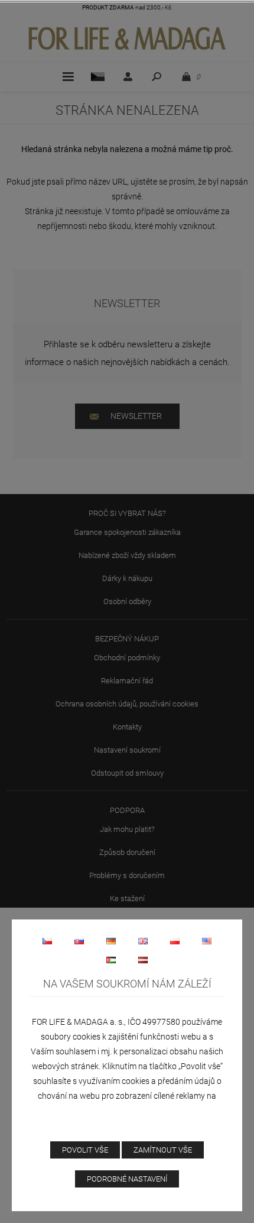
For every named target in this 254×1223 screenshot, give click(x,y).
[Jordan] (111, 959)
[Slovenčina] (79, 940)
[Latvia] (142, 959)
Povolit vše (85, 1149)
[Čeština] (47, 940)
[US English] (206, 940)
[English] (142, 940)
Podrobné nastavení (127, 1178)
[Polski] (174, 940)
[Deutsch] (111, 940)
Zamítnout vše (162, 1149)
